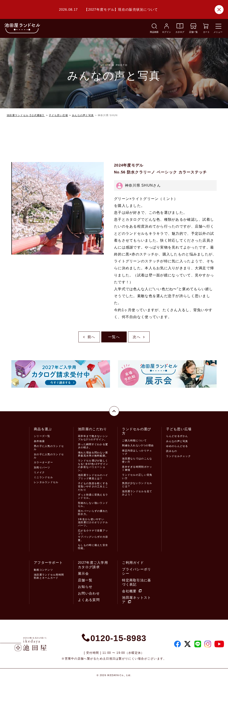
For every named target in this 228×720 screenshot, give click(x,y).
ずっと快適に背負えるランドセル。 (93, 496)
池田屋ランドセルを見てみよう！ (137, 493)
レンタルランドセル (46, 482)
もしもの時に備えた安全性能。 (93, 546)
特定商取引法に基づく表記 (136, 582)
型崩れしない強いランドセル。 (93, 504)
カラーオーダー (43, 462)
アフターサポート (48, 562)
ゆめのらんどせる (177, 446)
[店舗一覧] (193, 27)
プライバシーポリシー (136, 571)
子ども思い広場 (58, 115)
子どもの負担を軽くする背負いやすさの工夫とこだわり (93, 486)
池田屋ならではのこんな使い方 (137, 460)
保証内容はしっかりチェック (137, 452)
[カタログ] (180, 27)
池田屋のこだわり (92, 429)
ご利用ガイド (133, 562)
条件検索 (39, 441)
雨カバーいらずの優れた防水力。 (93, 512)
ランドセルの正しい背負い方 (137, 476)
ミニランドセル (43, 477)
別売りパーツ (42, 467)
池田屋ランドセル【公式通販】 (26, 115)
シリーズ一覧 (42, 436)
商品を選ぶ (43, 429)
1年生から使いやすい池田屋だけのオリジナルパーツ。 (93, 522)
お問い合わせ (89, 593)
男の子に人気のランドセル (49, 448)
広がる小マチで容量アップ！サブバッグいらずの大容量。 (93, 535)
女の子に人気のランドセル (49, 456)
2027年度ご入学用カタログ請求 (93, 565)
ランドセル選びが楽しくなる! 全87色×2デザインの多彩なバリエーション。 (93, 465)
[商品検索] (154, 27)
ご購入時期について (134, 440)
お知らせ (85, 586)
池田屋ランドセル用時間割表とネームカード (49, 576)
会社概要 (129, 591)
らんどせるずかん (177, 436)
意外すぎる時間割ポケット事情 (137, 468)
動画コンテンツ (43, 569)
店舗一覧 (85, 580)
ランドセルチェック (178, 456)
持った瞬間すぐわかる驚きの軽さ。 (93, 446)
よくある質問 (89, 600)
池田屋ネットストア (136, 600)
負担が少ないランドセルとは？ (137, 485)
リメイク (39, 472)
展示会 (83, 573)
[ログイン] (166, 27)
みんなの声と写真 (83, 115)
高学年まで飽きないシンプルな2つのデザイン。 (93, 437)
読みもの (171, 451)
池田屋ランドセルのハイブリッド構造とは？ (93, 476)
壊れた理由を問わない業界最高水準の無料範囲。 (93, 454)
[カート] (205, 27)
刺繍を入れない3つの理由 (138, 445)
